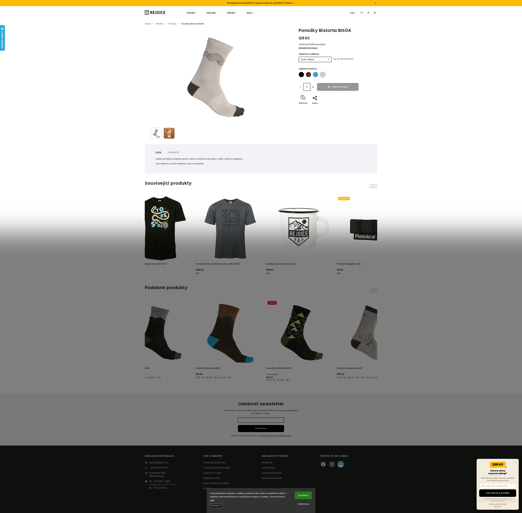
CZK (352, 13)
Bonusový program (272, 478)
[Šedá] (322, 75)
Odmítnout (303, 504)
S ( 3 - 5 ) (200, 377)
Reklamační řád (211, 478)
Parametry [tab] (173, 152)
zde (212, 500)
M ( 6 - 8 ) (212, 377)
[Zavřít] (515, 462)
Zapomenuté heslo (272, 472)
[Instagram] (332, 464)
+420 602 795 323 (158, 467)
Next (376, 186)
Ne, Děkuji (497, 506)
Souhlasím (303, 495)
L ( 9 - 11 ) (364, 377)
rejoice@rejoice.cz (158, 462)
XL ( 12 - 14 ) (154, 377)
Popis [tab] (158, 152)
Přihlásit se (261, 428)
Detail (187, 271)
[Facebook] (323, 464)
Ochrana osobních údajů (216, 467)
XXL (197, 273)
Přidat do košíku (340, 87)
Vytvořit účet (268, 467)
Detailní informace (308, 48)
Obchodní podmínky (214, 462)
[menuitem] (192, 13)
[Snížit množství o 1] (300, 87)
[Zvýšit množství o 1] (313, 87)
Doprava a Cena (212, 472)
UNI (268, 273)
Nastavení (215, 505)
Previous (372, 186)
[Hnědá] (308, 75)
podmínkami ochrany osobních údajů (274, 436)
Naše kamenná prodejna (216, 483)
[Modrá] (315, 75)
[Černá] (301, 75)
